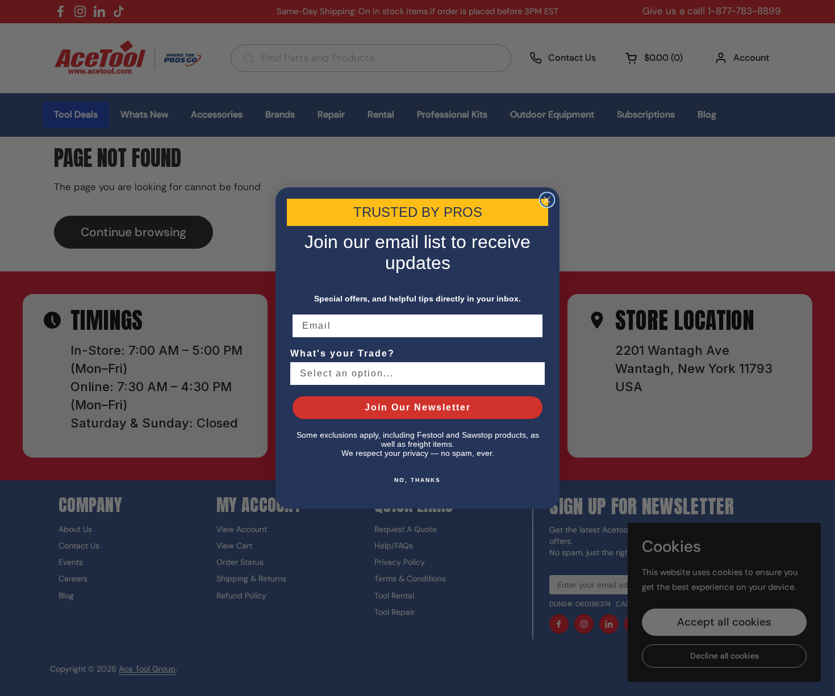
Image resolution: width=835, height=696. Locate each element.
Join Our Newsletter (418, 407)
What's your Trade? (342, 353)
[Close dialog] (547, 200)
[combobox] (414, 373)
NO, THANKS (417, 480)
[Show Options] (534, 373)
